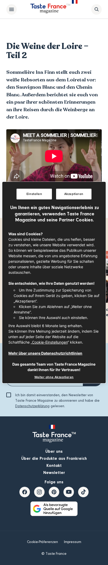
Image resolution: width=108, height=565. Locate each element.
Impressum (72, 542)
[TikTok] (83, 492)
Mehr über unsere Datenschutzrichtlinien (45, 353)
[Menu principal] (11, 9)
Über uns (54, 451)
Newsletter (54, 472)
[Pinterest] (54, 492)
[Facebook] (24, 492)
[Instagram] (39, 492)
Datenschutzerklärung (32, 406)
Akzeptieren (73, 194)
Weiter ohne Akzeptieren (54, 377)
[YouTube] (68, 492)
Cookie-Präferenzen (42, 542)
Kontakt (54, 465)
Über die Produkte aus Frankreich (54, 458)
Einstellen (34, 194)
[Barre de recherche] (96, 9)
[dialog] (54, 282)
